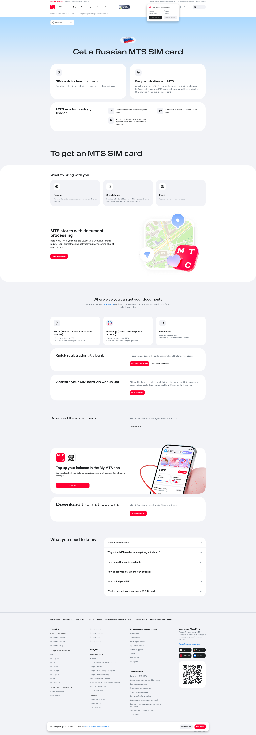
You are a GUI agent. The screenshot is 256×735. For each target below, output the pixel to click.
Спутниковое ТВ (96, 707)
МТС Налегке (55, 682)
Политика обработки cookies (140, 696)
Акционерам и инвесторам (161, 619)
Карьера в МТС (140, 619)
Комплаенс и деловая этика (140, 688)
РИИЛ (52, 678)
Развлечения (134, 634)
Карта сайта (134, 714)
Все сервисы (134, 662)
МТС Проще (54, 674)
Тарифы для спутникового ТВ (61, 687)
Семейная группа (136, 650)
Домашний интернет (98, 699)
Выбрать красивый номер (100, 678)
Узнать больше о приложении (190, 644)
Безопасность (135, 638)
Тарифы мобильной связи (60, 650)
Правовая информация (138, 684)
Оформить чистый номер (99, 674)
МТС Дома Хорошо (57, 642)
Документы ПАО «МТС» (139, 676)
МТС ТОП (53, 662)
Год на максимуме (57, 691)
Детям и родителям (137, 642)
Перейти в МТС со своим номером (103, 662)
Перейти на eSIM (96, 690)
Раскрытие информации (139, 692)
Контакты (80, 619)
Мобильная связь (96, 654)
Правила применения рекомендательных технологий (145, 705)
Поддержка (67, 619)
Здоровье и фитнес (137, 646)
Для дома (93, 695)
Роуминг (93, 658)
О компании (55, 619)
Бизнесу (67, 2)
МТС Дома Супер (56, 646)
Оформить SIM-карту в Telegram (102, 670)
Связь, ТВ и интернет (58, 634)
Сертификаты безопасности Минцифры (145, 680)
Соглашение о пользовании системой (144, 700)
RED (51, 654)
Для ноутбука (95, 637)
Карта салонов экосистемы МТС (118, 619)
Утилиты (133, 654)
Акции (99, 619)
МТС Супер (54, 658)
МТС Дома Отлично (57, 638)
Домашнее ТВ (95, 703)
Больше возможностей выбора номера (105, 682)
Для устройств (95, 629)
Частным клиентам (56, 2)
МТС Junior (54, 666)
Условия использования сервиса (142, 710)
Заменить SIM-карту (98, 686)
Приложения (134, 658)
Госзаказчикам (77, 2)
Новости (90, 619)
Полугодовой (55, 695)
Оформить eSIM (96, 666)
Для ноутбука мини (97, 633)
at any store (109, 304)
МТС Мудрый (55, 670)
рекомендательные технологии (96, 726)
